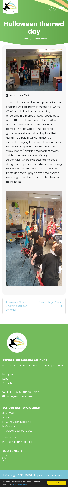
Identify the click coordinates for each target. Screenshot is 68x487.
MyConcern (9, 426)
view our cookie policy (19, 484)
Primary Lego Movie (50, 302)
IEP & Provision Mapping (16, 422)
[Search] (52, 7)
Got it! (57, 482)
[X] (5, 458)
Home (24, 38)
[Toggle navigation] (62, 7)
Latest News (40, 38)
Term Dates (9, 437)
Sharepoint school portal (17, 430)
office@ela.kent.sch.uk (19, 396)
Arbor (5, 417)
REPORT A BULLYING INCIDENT (19, 442)
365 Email (8, 413)
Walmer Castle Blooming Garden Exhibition (16, 306)
